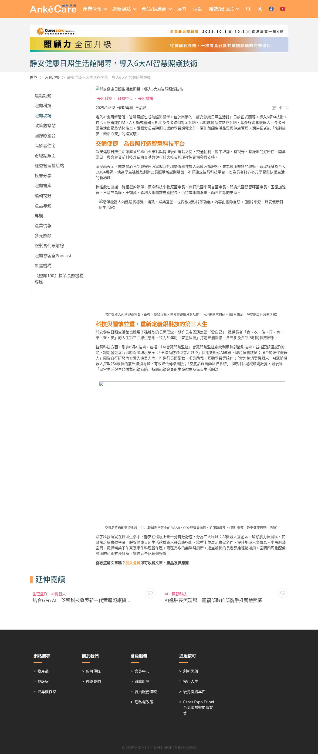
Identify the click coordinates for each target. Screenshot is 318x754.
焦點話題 (43, 95)
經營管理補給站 (49, 165)
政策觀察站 (45, 125)
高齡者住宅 (45, 145)
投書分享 (43, 175)
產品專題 (43, 205)
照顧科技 (43, 105)
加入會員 (132, 562)
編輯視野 (43, 195)
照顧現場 (52, 77)
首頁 (33, 77)
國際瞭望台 (45, 135)
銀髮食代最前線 (49, 245)
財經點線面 (45, 155)
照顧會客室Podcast (53, 255)
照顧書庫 (43, 185)
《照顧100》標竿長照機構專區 (59, 279)
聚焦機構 (43, 265)
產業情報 (43, 225)
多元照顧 (43, 235)
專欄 (39, 215)
